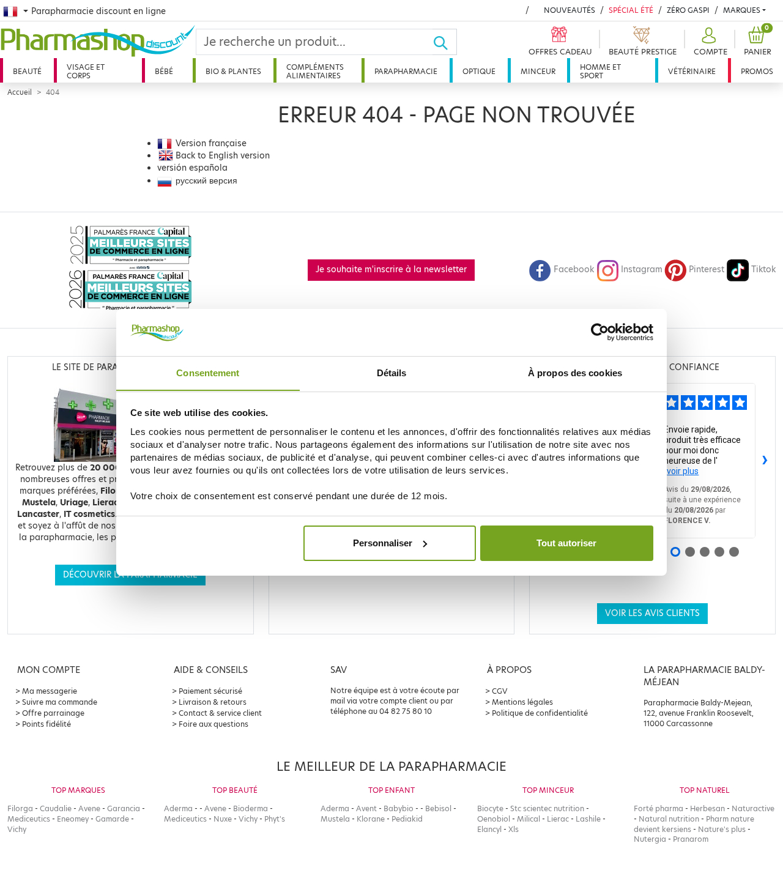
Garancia (123, 808)
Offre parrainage (53, 713)
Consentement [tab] (207, 372)
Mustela (335, 819)
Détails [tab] (392, 372)
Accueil (19, 92)
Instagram (641, 269)
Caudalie (56, 808)
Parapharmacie (405, 71)
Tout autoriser (566, 543)
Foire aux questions (213, 724)
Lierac (558, 819)
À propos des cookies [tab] (575, 372)
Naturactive (753, 808)
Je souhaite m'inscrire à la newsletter (391, 269)
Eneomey (73, 819)
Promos (757, 71)
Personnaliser (382, 543)
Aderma (178, 808)
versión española (192, 168)
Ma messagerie (49, 691)
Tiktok (763, 269)
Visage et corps (86, 71)
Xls (513, 829)
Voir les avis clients (652, 613)
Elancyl (489, 829)
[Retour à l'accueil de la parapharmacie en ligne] (98, 41)
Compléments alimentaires (315, 71)
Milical (528, 819)
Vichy (16, 829)
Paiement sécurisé (210, 691)
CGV (500, 691)
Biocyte (490, 808)
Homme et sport (600, 71)
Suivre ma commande (59, 702)
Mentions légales (522, 702)
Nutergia (650, 839)
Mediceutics (28, 819)
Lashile (588, 819)
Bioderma (250, 808)
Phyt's (274, 819)
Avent (366, 808)
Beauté (27, 71)
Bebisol (438, 808)
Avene (89, 808)
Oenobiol (493, 819)
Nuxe (222, 819)
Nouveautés (569, 10)
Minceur (538, 71)
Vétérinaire (692, 71)
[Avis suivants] (765, 460)
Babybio (399, 808)
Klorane (371, 819)
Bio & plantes (233, 71)
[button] (709, 42)
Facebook (574, 269)
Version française (211, 143)
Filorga (20, 808)
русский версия (206, 181)
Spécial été (631, 10)
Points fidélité (46, 724)
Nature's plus (722, 829)
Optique (478, 71)
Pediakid (407, 819)
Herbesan (707, 808)
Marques (741, 10)
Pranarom (690, 839)
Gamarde (112, 819)
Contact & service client (220, 713)
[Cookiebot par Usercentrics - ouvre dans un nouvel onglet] (599, 332)
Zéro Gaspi (688, 10)
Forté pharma (658, 808)
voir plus (683, 471)
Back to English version (223, 156)
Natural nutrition (669, 819)
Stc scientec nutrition (547, 808)
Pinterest (706, 269)
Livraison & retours (213, 702)
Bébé (164, 71)
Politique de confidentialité (540, 713)
